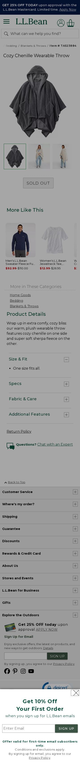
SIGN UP (66, 729)
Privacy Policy (39, 757)
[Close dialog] (75, 693)
